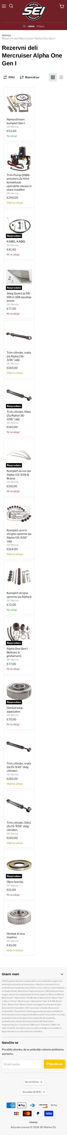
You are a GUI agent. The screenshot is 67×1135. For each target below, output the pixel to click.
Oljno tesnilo (15, 882)
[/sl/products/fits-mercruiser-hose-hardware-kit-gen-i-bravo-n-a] (19, 513)
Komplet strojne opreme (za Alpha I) (19, 594)
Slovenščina (32, 1081)
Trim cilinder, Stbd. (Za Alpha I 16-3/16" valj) (19, 415)
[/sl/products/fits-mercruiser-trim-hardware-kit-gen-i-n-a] (19, 576)
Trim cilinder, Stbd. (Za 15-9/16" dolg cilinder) (19, 826)
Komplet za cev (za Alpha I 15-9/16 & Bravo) (19, 474)
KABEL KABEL (16, 241)
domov (6, 35)
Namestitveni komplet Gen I (16, 121)
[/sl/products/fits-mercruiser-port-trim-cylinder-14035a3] (19, 336)
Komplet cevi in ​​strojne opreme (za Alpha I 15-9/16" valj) (19, 536)
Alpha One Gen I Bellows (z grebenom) (17, 652)
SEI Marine (12, 126)
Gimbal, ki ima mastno (16, 935)
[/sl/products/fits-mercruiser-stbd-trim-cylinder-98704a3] (19, 806)
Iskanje (33, 1122)
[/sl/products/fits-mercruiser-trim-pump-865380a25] (19, 158)
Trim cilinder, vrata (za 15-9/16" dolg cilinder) (19, 767)
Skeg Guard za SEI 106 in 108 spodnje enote (19, 297)
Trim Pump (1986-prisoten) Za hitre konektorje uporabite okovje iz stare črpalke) (19, 182)
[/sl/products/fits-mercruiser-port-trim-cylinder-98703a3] (19, 747)
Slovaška (31, 1091)
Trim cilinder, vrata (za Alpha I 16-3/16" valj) (19, 356)
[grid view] (53, 77)
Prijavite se (54, 1064)
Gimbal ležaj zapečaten (15, 709)
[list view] (61, 77)
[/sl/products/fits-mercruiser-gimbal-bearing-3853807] (19, 917)
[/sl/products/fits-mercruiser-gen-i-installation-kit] (19, 103)
